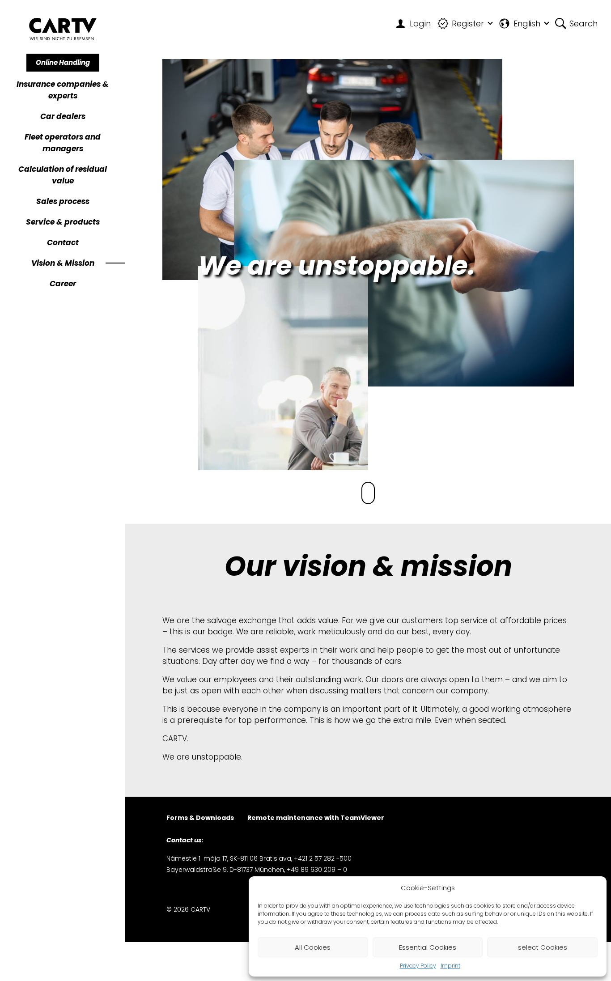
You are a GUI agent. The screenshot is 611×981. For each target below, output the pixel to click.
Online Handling (63, 62)
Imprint (450, 965)
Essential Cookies (427, 947)
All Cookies (313, 947)
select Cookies (542, 947)
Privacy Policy (418, 965)
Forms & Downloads (200, 818)
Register (468, 23)
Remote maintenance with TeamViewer (315, 818)
